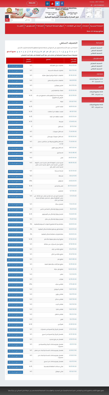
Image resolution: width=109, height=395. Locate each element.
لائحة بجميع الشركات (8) (15, 209)
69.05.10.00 (72, 116)
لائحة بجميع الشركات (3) (15, 176)
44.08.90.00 (72, 163)
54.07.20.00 (72, 289)
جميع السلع (11, 52)
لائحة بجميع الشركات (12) (15, 265)
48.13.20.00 (72, 148)
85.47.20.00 (72, 254)
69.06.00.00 (72, 137)
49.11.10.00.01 (72, 186)
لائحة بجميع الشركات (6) (15, 86)
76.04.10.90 (72, 214)
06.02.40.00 (72, 153)
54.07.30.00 (72, 299)
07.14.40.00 (72, 284)
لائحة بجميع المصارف (96, 79)
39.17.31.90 (73, 127)
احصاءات (85, 26)
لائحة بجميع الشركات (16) (15, 117)
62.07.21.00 (73, 361)
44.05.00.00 (72, 158)
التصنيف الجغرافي (96, 48)
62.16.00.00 (72, 279)
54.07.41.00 (72, 304)
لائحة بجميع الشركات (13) (15, 112)
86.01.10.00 (72, 70)
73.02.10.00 (72, 204)
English (32, 3)
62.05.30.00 (72, 334)
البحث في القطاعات (73, 26)
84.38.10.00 (72, 224)
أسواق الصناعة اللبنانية (55, 26)
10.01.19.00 (73, 319)
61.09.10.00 (72, 339)
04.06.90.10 (72, 181)
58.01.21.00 (73, 314)
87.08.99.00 (72, 244)
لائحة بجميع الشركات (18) (15, 335)
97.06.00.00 (72, 239)
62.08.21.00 (72, 350)
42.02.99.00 (72, 95)
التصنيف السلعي (96, 50)
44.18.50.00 (72, 106)
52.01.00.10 (73, 274)
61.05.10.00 (72, 329)
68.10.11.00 (73, 111)
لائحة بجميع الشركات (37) (15, 142)
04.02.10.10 (72, 176)
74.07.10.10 (73, 209)
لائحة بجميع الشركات (96, 92)
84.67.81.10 (73, 80)
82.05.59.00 (72, 171)
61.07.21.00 (73, 344)
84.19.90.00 (72, 366)
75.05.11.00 (73, 219)
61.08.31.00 (72, 355)
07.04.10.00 (72, 122)
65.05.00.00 (72, 90)
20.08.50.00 (72, 324)
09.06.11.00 (72, 101)
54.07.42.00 (72, 309)
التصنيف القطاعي (96, 53)
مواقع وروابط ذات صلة (95, 31)
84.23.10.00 (72, 85)
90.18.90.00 (72, 264)
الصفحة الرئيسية (96, 26)
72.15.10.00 (73, 196)
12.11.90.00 (73, 191)
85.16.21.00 (73, 371)
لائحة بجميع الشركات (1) (15, 81)
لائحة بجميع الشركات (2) (15, 71)
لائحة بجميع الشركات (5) (15, 181)
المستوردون (30, 26)
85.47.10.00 (72, 249)
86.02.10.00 (72, 65)
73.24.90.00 (72, 132)
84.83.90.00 (72, 269)
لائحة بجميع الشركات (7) (15, 225)
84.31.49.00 (72, 259)
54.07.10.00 (72, 294)
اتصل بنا (20, 26)
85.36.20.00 (72, 75)
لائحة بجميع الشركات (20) (15, 260)
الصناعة (40, 26)
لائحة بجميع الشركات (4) (15, 66)
